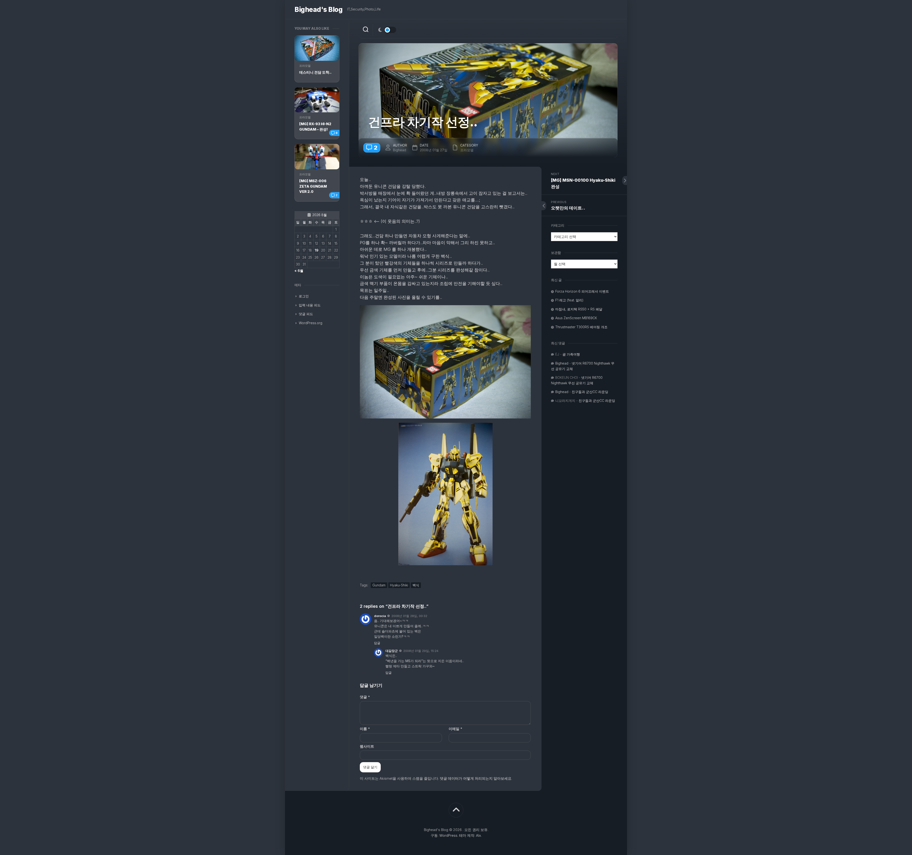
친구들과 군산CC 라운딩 (590, 392)
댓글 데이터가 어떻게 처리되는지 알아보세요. (476, 778)
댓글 (365, 697)
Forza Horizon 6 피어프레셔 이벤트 (582, 291)
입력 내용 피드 (310, 305)
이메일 (455, 729)
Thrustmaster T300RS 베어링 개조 (581, 327)
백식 (416, 585)
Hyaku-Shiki (399, 585)
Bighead (399, 150)
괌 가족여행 (571, 354)
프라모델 (305, 65)
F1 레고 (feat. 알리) (569, 300)
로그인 (304, 296)
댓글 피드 (306, 314)
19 (316, 250)
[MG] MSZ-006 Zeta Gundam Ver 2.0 (313, 186)
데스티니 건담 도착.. (315, 72)
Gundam (378, 585)
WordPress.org (310, 323)
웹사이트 (367, 746)
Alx (478, 835)
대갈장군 (391, 651)
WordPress (448, 835)
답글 (377, 643)
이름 (365, 729)
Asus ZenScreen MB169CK (576, 318)
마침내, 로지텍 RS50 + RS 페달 (578, 309)
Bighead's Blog (318, 9)
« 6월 (298, 271)
